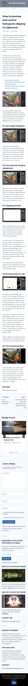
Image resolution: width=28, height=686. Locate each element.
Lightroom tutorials (11, 390)
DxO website (15, 584)
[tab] (10, 452)
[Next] (23, 436)
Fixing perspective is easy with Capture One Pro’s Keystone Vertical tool (20, 402)
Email (5, 501)
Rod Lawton (6, 31)
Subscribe (6, 558)
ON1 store (11, 610)
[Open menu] (14, 8)
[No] (26, 679)
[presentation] (14, 428)
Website (5, 508)
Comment (6, 473)
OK (14, 683)
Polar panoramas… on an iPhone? (6, 400)
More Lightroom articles (12, 80)
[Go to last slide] (4, 436)
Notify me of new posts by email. (14, 517)
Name (5, 494)
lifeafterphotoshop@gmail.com (14, 668)
